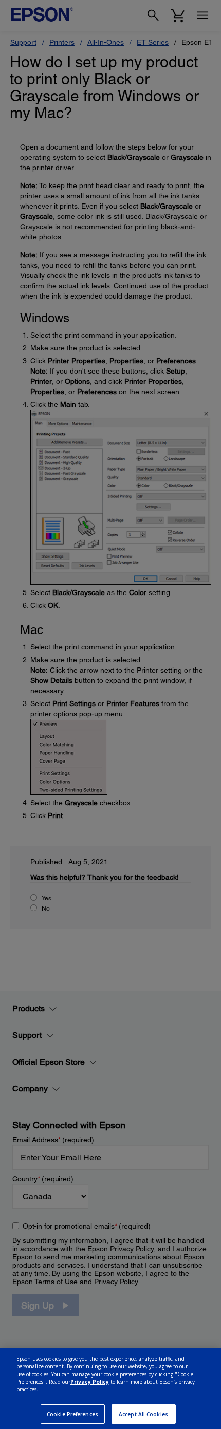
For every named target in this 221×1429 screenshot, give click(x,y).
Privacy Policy (89, 1381)
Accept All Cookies (143, 1414)
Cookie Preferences (72, 1414)
